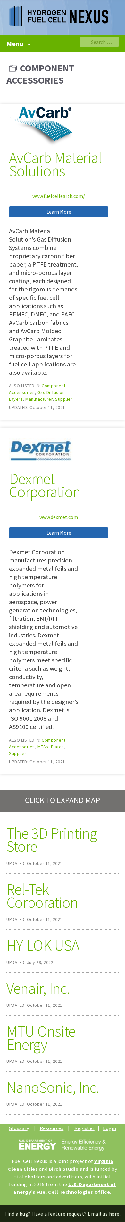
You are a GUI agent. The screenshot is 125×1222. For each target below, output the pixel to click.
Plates (57, 747)
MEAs (43, 747)
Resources (52, 1128)
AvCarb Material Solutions (55, 164)
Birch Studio (64, 1169)
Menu (15, 43)
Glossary (19, 1128)
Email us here (104, 1213)
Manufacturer (39, 399)
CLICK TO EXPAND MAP (62, 800)
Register (84, 1128)
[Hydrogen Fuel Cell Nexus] (62, 13)
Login (109, 1128)
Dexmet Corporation (44, 485)
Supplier (63, 399)
